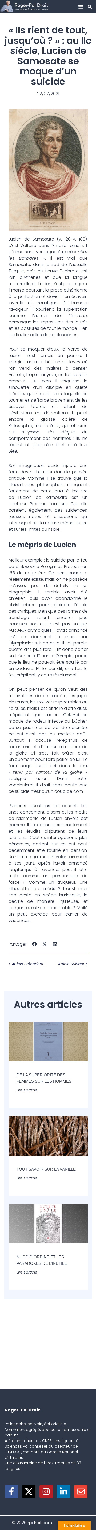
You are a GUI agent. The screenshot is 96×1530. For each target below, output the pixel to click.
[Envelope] (80, 1491)
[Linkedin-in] (63, 1491)
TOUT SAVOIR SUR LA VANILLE (46, 1169)
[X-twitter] (28, 1491)
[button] (81, 7)
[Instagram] (46, 1491)
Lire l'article (27, 1090)
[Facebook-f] (11, 1491)
